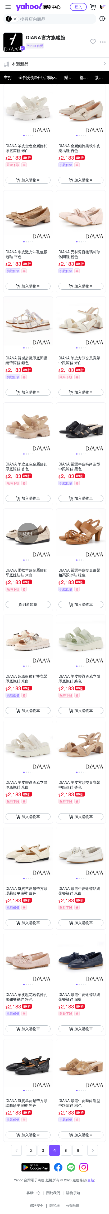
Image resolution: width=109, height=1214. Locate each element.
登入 (78, 7)
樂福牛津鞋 (70, 77)
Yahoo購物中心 (38, 7)
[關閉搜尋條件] (15, 18)
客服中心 (33, 1192)
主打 (8, 77)
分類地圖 (73, 1205)
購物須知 (73, 1192)
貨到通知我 (28, 604)
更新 (90, 1179)
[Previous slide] (6, 109)
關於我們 (53, 1192)
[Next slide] (49, 109)
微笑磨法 (100, 77)
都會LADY (85, 77)
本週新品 (20, 64)
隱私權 (54, 1205)
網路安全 (36, 1205)
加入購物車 (30, 179)
